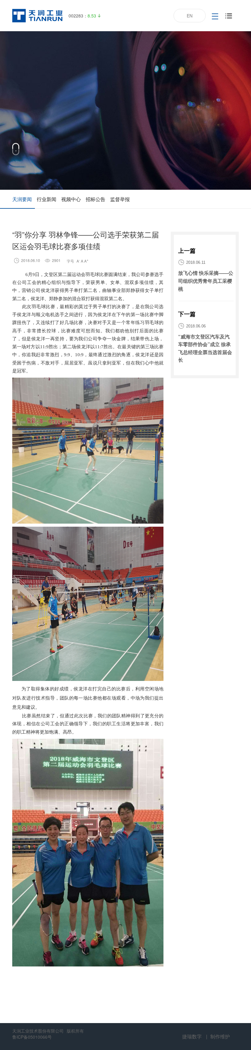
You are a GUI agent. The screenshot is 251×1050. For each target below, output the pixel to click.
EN (190, 16)
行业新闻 (46, 199)
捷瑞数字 (192, 1036)
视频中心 (71, 199)
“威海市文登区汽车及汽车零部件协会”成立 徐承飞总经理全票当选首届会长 (205, 348)
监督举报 (120, 199)
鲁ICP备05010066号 (32, 1037)
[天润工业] (37, 15)
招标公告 (95, 199)
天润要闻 (22, 199)
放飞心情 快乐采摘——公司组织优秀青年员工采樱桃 (205, 280)
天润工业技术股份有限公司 (38, 1031)
